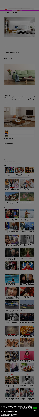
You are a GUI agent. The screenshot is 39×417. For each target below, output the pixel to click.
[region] (19, 410)
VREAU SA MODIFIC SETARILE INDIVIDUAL (35, 410)
